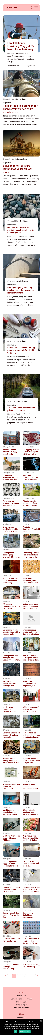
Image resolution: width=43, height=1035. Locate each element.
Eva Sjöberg (24, 221)
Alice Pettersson (13, 66)
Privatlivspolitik (24, 1032)
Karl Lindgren (21, 341)
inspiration (7, 103)
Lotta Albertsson (21, 159)
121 (34, 976)
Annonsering (21, 1018)
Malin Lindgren (20, 99)
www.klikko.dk (23, 1008)
